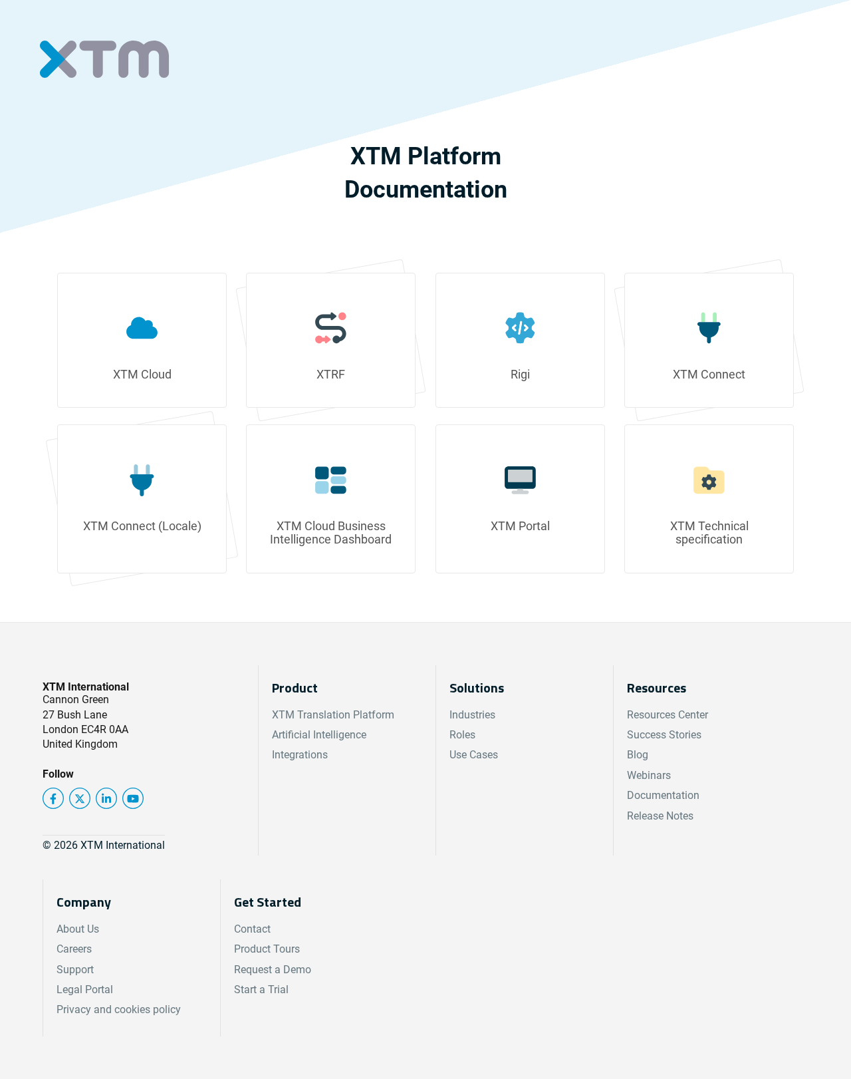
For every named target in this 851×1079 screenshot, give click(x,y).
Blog (637, 754)
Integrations (300, 754)
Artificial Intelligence (319, 734)
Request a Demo (272, 969)
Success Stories (664, 734)
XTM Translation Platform (333, 714)
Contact (252, 929)
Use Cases (473, 754)
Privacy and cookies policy (119, 1009)
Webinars (649, 775)
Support (75, 969)
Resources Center (667, 714)
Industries (472, 714)
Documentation (663, 795)
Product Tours (267, 949)
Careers (74, 949)
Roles (462, 734)
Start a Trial (261, 989)
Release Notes (660, 816)
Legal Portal (85, 989)
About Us (78, 929)
